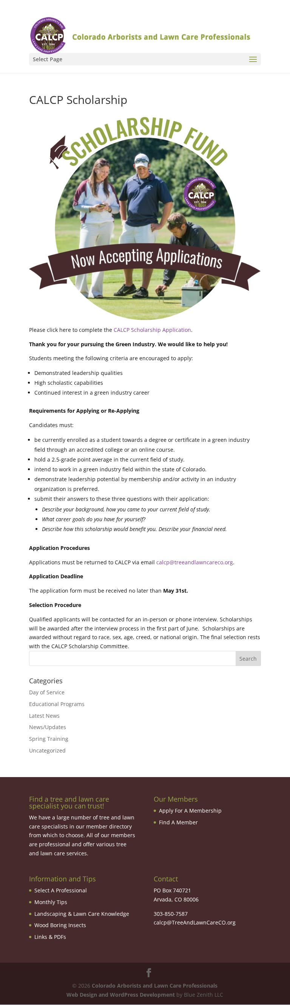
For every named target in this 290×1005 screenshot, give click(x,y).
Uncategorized (47, 750)
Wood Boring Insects (60, 925)
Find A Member (178, 822)
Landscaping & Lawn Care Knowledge (81, 913)
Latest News (44, 715)
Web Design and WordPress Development (120, 994)
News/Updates (47, 727)
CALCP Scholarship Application (152, 329)
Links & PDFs (50, 936)
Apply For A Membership (190, 810)
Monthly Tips (50, 902)
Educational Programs (57, 704)
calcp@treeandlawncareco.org (194, 562)
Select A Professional (60, 890)
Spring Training (48, 738)
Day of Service (47, 692)
